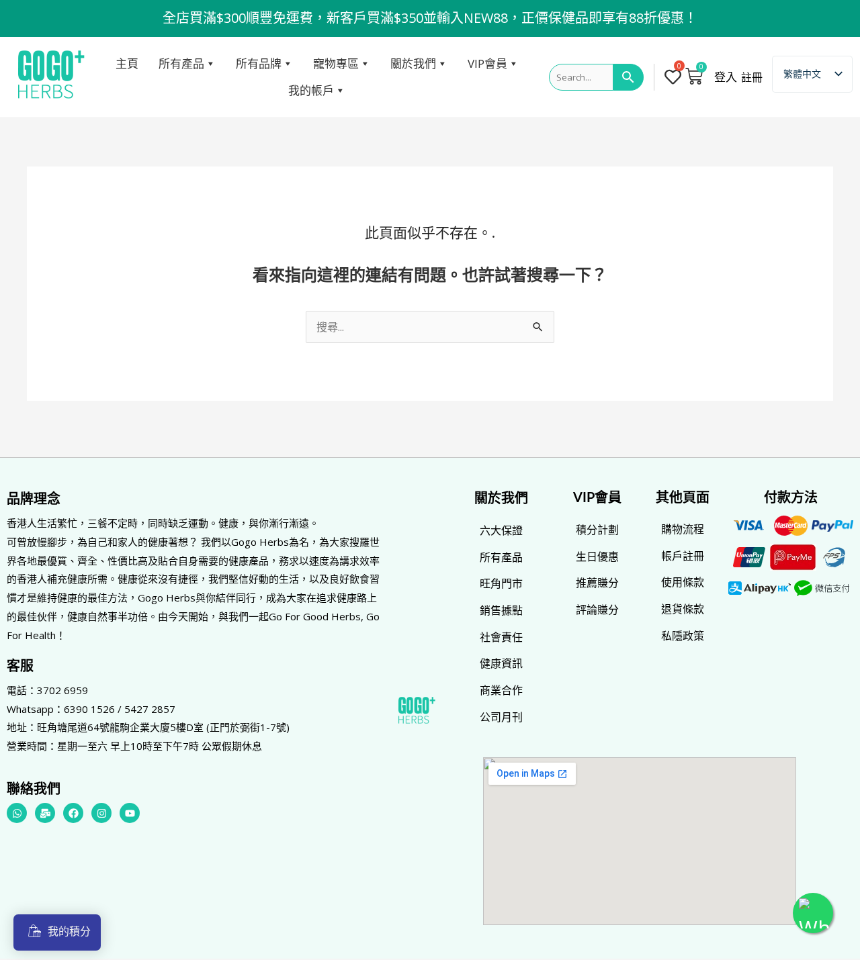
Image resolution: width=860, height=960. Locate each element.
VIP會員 (487, 63)
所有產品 (181, 63)
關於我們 (413, 63)
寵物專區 (336, 63)
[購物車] (694, 76)
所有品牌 (259, 63)
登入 (725, 77)
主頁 (127, 63)
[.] (674, 77)
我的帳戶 (311, 90)
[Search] (628, 77)
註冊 (752, 77)
